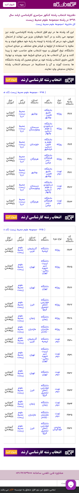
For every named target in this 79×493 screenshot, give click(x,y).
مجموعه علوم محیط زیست (49, 24)
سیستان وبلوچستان (34, 128)
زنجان (32, 318)
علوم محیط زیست (20, 249)
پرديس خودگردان (57, 428)
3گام (11, 490)
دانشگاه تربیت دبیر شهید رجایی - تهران (45, 267)
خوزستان (34, 144)
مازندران (32, 329)
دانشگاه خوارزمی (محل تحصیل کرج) (45, 304)
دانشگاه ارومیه (45, 249)
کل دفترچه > (69, 24)
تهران (32, 267)
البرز (32, 305)
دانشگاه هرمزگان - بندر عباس (48, 159)
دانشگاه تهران (45, 287)
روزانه (59, 114)
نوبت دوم (59, 172)
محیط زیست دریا (22, 113)
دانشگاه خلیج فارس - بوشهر (48, 113)
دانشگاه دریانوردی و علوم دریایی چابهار (48, 128)
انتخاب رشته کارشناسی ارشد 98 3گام (64, 4)
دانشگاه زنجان (45, 318)
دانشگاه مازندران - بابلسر (45, 329)
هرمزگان (34, 159)
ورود (21, 4)
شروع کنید (10, 4)
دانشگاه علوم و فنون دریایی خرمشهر (48, 144)
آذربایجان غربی (32, 249)
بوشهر (34, 114)
